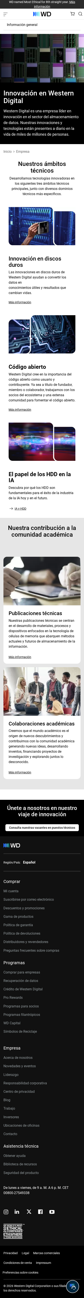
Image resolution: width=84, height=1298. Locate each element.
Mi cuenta (11, 891)
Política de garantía (18, 925)
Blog (6, 1100)
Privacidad (10, 1253)
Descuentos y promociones (24, 908)
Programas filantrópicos (21, 1015)
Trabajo (9, 1108)
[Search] (80, 14)
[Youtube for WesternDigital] (51, 1212)
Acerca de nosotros (18, 1058)
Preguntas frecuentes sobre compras (31, 950)
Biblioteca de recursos (20, 1164)
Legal (25, 1253)
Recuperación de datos (20, 981)
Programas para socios (21, 1006)
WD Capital (11, 1023)
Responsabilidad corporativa (25, 1083)
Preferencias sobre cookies (20, 1272)
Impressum (43, 1263)
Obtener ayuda (14, 1156)
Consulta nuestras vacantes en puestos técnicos (42, 827)
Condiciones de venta (17, 1263)
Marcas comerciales (46, 1253)
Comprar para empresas (21, 972)
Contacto (10, 1134)
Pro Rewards (13, 998)
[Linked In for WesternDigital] (17, 1212)
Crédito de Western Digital (23, 989)
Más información (20, 302)
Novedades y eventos (19, 1066)
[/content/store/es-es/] (42, 14)
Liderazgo (11, 1075)
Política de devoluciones (21, 933)
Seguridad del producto (21, 1173)
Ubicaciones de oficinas (21, 1125)
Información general (22, 25)
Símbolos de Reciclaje (20, 1031)
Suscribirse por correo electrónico (28, 899)
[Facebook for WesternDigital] (40, 1212)
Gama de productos (18, 917)
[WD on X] (29, 1212)
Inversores (11, 1117)
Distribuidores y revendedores (25, 942)
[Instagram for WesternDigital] (6, 1212)
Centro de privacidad (19, 1092)
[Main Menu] (6, 14)
